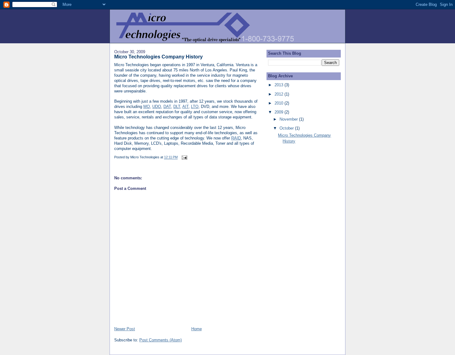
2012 (279, 94)
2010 (279, 103)
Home (196, 329)
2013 (279, 85)
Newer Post (124, 329)
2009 (279, 112)
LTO (194, 106)
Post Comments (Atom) (160, 340)
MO (146, 106)
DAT (167, 106)
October (287, 128)
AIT (185, 106)
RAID (236, 138)
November (289, 119)
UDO (156, 106)
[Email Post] (184, 157)
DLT (176, 106)
